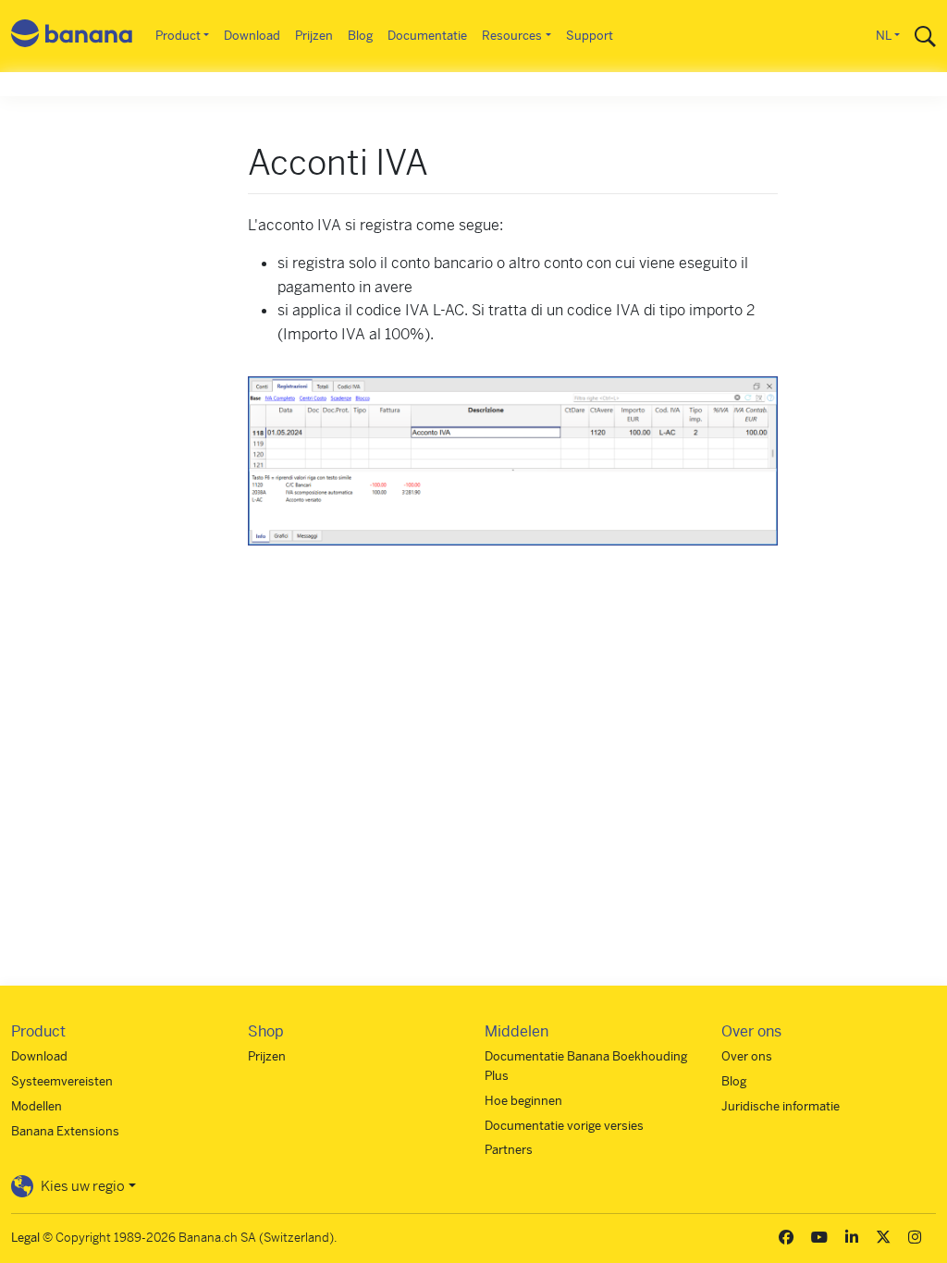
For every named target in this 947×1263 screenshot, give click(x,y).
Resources (512, 35)
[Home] (72, 36)
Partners (509, 1150)
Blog (360, 35)
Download (252, 35)
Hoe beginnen (523, 1101)
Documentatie (427, 35)
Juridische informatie (780, 1106)
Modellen (36, 1106)
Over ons (746, 1056)
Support (589, 35)
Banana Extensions (65, 1131)
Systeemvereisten (62, 1081)
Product (178, 35)
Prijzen (314, 35)
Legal (25, 1237)
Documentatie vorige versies (564, 1126)
